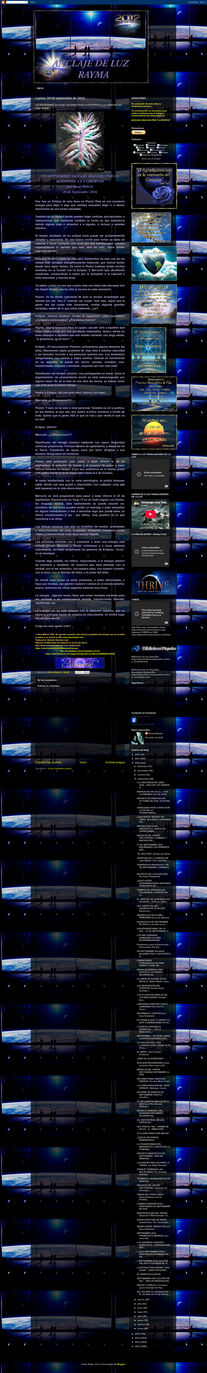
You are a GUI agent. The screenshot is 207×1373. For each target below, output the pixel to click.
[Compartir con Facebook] (85, 672)
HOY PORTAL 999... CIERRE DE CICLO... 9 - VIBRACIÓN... (153, 1127)
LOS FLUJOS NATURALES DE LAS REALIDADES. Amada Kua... (152, 997)
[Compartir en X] (82, 672)
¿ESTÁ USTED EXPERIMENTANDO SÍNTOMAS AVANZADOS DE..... (154, 883)
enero (140, 1328)
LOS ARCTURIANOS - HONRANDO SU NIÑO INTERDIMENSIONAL (149, 938)
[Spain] (140, 147)
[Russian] (143, 150)
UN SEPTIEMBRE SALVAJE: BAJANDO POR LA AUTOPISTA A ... (153, 954)
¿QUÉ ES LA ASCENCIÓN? (150, 1058)
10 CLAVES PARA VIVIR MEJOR (153, 1133)
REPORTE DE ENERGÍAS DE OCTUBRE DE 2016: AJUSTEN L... (153, 801)
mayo (140, 1312)
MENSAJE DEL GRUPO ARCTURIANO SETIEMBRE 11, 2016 (153, 1072)
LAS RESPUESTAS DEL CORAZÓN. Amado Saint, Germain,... (151, 988)
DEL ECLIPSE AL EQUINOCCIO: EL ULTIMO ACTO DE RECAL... (153, 1293)
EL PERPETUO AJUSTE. (149, 1274)
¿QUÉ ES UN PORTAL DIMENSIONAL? (148, 1138)
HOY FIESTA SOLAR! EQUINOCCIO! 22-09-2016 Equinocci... (151, 908)
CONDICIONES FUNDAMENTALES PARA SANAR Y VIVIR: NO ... (150, 963)
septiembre (143, 779)
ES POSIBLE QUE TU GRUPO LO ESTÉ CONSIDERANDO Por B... (153, 1021)
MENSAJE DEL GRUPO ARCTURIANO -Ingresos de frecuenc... (152, 1188)
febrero (141, 1324)
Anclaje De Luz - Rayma (140, 716)
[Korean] (153, 152)
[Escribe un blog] (79, 672)
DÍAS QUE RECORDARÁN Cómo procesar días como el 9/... (153, 1064)
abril (140, 1316)
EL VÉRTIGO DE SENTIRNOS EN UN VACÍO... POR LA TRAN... (153, 900)
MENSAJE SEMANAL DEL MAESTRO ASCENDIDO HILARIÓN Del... (150, 972)
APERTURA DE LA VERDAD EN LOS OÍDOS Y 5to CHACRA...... (153, 859)
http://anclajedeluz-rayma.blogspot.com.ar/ (80, 650)
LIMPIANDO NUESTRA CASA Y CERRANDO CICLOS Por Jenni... (152, 1006)
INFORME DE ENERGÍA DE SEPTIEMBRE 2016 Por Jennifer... (150, 1095)
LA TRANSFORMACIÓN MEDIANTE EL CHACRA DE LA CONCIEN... (153, 1146)
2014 (137, 1338)
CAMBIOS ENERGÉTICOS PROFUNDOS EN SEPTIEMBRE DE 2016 (153, 1206)
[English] (139, 145)
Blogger (121, 1364)
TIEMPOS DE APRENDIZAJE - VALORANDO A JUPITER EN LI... (152, 892)
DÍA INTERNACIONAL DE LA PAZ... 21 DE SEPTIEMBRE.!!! (153, 929)
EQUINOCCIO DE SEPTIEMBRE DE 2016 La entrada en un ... (152, 923)
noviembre (143, 770)
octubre (141, 774)
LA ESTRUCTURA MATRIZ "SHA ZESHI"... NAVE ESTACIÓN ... (153, 1268)
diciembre (142, 766)
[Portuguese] (157, 150)
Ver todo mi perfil (154, 737)
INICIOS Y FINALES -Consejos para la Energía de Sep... (152, 1286)
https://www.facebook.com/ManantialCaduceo (56, 648)
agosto (141, 1299)
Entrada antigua (115, 762)
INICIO (40, 88)
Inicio (83, 762)
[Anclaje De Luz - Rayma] (134, 721)
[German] (163, 145)
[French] (151, 145)
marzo (140, 1320)
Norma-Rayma (155, 733)
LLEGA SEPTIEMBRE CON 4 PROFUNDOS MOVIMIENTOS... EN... (153, 1254)
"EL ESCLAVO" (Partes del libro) (153, 854)
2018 (137, 754)
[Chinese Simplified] (151, 155)
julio (140, 1304)
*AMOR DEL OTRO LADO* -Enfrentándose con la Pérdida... (151, 1197)
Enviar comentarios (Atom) (60, 768)
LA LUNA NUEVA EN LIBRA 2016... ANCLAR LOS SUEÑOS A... (153, 785)
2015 (137, 1334)
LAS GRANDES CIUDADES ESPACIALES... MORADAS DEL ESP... (153, 1245)
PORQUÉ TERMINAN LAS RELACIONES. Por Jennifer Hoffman (152, 1172)
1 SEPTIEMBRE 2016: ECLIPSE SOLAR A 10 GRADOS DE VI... (153, 1262)
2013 (137, 1342)
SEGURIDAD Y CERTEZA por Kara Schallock (151, 1014)
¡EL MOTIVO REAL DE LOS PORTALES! (150, 1121)
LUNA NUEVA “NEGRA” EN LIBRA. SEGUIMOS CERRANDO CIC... (154, 819)
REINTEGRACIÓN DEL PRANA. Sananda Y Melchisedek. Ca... (153, 1214)
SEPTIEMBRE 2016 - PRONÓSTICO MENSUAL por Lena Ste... (153, 1235)
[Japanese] (140, 152)
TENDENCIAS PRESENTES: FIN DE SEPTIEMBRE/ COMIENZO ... (153, 867)
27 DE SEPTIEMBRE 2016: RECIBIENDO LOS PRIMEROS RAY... (153, 847)
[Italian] (151, 147)
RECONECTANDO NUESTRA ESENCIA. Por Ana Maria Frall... (154, 1080)
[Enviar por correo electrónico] (76, 672)
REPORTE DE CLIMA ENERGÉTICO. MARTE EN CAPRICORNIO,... (151, 829)
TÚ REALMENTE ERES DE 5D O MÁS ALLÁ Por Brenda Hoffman (153, 1104)
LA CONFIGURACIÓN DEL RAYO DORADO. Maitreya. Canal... (153, 1086)
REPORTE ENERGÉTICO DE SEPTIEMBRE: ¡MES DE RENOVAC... (151, 1156)
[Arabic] (164, 152)
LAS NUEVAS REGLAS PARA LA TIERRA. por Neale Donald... (153, 1163)
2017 (137, 758)
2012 (137, 1346)
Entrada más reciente (48, 762)
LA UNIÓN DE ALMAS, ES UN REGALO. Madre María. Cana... (153, 980)
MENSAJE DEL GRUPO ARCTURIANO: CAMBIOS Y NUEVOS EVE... (152, 838)
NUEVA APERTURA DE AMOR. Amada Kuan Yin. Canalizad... (153, 1221)
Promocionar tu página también (143, 724)
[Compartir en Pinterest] (88, 672)
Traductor (151, 143)
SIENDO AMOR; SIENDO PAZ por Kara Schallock (153, 1227)
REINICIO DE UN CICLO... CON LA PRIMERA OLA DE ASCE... (153, 792)
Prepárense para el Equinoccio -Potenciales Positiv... (153, 945)
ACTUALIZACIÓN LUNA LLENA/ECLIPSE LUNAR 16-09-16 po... (154, 1045)
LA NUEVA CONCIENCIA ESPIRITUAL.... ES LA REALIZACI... (149, 1029)
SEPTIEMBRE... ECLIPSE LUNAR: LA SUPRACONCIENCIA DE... (154, 1037)
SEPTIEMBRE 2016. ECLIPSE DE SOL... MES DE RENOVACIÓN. (153, 1279)
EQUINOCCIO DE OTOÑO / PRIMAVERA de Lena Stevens (153, 916)
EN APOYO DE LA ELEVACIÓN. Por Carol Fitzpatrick (152, 875)
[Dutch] (162, 147)
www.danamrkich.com (73, 637)
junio (140, 1308)
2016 (137, 763)
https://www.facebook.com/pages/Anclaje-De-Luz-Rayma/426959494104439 (80, 653)
